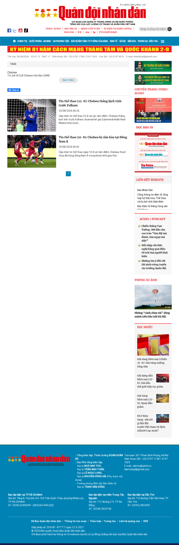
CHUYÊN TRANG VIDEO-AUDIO (152, 91)
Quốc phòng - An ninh (40, 41)
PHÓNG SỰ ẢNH (146, 280)
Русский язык (108, 32)
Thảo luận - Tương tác (103, 521)
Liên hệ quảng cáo (129, 521)
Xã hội (122, 41)
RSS (145, 521)
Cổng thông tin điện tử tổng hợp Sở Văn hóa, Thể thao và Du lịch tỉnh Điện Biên (152, 198)
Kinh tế (113, 41)
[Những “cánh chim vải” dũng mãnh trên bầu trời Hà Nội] (153, 297)
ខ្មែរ (94, 32)
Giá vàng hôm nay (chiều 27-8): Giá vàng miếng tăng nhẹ (152, 363)
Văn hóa (132, 41)
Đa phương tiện (61, 41)
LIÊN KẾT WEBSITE (150, 179)
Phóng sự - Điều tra (147, 41)
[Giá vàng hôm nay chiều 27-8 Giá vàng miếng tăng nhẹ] (153, 345)
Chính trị (22, 41)
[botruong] (153, 66)
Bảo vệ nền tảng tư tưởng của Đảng (89, 41)
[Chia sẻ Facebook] (13, 90)
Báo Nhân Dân (145, 190)
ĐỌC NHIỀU (145, 327)
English (69, 32)
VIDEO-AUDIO (53, 28)
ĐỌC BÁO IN (71, 28)
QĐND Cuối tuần (90, 28)
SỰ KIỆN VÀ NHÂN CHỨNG (118, 28)
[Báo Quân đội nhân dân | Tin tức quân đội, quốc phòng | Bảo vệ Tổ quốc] (89, 14)
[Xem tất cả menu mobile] (162, 41)
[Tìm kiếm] (169, 29)
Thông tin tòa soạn (75, 521)
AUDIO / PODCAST (152, 219)
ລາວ (87, 32)
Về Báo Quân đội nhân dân (46, 521)
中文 (80, 32)
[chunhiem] (153, 79)
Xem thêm (68, 80)
